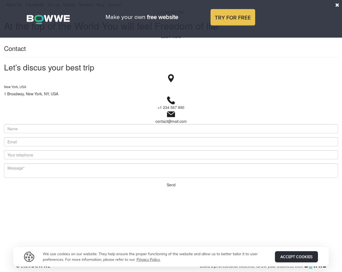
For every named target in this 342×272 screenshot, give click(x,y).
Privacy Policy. (148, 259)
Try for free (233, 18)
